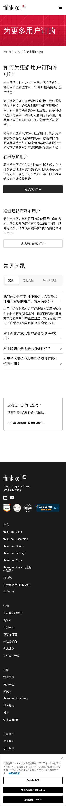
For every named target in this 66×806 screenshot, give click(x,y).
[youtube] (12, 498)
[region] (33, 780)
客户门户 (40, 169)
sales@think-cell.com (27, 422)
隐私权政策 (14, 773)
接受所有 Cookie (33, 799)
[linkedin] (5, 498)
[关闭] (62, 758)
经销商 (50, 219)
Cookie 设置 (33, 780)
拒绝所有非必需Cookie (33, 790)
